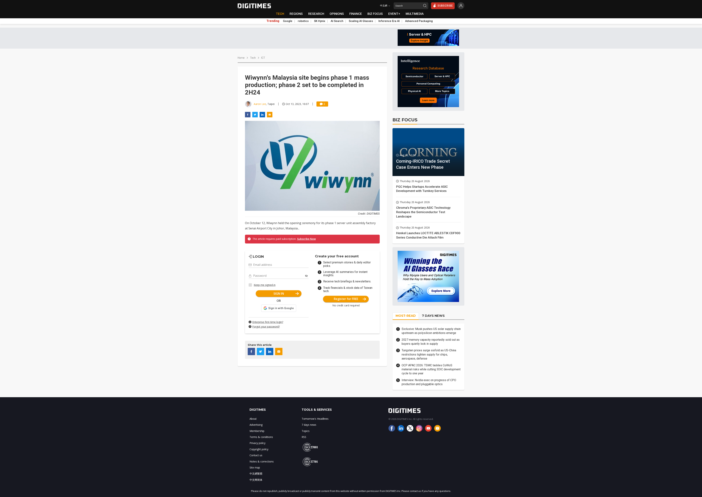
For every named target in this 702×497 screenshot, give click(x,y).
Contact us (256, 455)
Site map (255, 467)
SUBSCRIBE (445, 5)
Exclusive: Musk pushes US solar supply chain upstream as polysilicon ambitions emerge (431, 331)
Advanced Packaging (419, 21)
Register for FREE (346, 299)
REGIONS (296, 14)
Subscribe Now (306, 239)
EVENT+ (394, 14)
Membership (257, 431)
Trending (273, 21)
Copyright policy (259, 449)
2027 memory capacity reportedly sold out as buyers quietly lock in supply (431, 341)
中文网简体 (256, 479)
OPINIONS (337, 14)
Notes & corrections (262, 461)
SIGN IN (278, 294)
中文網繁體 (256, 473)
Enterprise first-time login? (267, 322)
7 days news (309, 424)
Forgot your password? (266, 326)
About (253, 418)
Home (241, 57)
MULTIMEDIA (415, 14)
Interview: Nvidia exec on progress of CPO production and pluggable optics (429, 382)
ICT (263, 57)
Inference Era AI (389, 21)
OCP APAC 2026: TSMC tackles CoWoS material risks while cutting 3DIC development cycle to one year (431, 369)
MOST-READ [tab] (406, 316)
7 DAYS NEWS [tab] (433, 316)
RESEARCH (316, 14)
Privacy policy (257, 443)
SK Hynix (319, 21)
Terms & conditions (261, 437)
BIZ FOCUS (375, 14)
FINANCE (355, 14)
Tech (253, 57)
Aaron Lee (260, 104)
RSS (304, 437)
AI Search (337, 21)
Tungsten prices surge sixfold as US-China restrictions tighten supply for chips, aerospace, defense (429, 354)
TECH (280, 14)
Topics (306, 431)
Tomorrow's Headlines (315, 418)
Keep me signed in (264, 285)
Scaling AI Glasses (361, 21)
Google (287, 21)
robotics (303, 21)
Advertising (256, 424)
